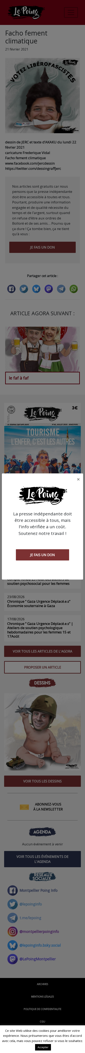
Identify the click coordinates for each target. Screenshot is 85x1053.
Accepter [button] (43, 1047)
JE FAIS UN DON (42, 555)
